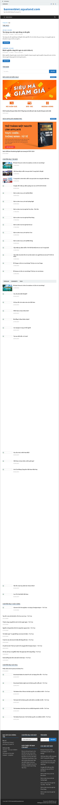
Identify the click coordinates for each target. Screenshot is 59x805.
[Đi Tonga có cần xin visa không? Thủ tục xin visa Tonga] (7, 263)
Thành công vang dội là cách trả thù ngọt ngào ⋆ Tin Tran (18, 622)
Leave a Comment (19, 34)
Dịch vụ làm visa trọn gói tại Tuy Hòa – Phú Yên (26, 209)
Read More (6, 42)
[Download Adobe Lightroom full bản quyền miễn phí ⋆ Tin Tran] (7, 683)
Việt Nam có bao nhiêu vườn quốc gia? (23, 461)
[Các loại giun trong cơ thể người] (7, 328)
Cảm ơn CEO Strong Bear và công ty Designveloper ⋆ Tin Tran (30, 607)
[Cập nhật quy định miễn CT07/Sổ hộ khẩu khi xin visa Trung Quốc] (7, 247)
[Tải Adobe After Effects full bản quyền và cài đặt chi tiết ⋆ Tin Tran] (7, 691)
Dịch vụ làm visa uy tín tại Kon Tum (22, 232)
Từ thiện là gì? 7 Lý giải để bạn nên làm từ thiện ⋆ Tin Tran (18, 634)
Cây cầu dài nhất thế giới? (20, 293)
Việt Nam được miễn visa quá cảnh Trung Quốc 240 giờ (28, 171)
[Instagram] (55, 4)
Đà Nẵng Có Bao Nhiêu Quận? (21, 319)
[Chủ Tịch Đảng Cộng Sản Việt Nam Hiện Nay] (7, 469)
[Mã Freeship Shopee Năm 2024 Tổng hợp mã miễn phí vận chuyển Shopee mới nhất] (29, 94)
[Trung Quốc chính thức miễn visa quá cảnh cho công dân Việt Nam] (7, 178)
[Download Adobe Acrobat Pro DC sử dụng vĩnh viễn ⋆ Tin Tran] (7, 674)
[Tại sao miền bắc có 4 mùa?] (7, 336)
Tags (21, 281)
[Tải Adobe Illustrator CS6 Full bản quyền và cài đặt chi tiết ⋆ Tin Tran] (7, 717)
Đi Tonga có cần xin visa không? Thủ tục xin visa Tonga (28, 263)
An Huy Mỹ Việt (31, 756)
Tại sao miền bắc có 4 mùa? (20, 336)
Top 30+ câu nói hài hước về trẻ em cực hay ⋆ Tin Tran (17, 616)
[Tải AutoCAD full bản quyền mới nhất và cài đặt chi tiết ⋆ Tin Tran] (7, 700)
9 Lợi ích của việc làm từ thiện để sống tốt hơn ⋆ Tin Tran (18, 640)
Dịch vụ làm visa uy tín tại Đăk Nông (23, 240)
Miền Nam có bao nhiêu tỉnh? (21, 310)
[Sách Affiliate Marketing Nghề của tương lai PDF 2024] (29, 135)
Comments (14, 281)
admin (12, 34)
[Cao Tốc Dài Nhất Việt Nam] (7, 594)
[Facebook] (51, 4)
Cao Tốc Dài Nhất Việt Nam (20, 594)
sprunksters (44, 802)
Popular (6, 281)
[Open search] (55, 17)
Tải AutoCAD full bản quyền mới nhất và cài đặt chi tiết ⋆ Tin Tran (31, 700)
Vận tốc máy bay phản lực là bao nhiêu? (24, 585)
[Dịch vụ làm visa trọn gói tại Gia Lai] (7, 224)
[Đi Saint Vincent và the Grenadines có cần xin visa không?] (7, 163)
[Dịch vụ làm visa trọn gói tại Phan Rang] (7, 217)
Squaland (24, 756)
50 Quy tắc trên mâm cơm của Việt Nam (24, 302)
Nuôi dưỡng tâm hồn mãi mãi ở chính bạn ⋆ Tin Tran (17, 657)
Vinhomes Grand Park (28, 758)
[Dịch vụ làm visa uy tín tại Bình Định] (7, 193)
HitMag (39, 802)
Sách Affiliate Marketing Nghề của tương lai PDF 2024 (18, 151)
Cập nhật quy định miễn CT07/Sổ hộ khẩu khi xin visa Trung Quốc (31, 247)
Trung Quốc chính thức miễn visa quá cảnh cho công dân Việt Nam (31, 178)
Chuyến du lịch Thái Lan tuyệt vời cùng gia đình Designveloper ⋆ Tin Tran (22, 645)
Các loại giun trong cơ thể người (22, 327)
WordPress (51, 801)
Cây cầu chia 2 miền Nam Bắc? (21, 452)
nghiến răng (5, 48)
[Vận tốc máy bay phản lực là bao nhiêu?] (7, 586)
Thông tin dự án (30, 764)
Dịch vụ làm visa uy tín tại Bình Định (23, 193)
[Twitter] (53, 4)
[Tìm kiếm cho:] (29, 71)
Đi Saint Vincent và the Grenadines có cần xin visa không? (29, 162)
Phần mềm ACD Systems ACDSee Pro (13, 668)
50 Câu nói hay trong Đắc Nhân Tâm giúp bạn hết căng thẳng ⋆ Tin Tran (22, 651)
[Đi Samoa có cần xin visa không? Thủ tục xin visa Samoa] (7, 271)
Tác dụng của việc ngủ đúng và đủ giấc (16, 32)
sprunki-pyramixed (51, 802)
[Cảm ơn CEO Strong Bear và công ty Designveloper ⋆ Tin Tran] (7, 607)
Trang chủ (5, 22)
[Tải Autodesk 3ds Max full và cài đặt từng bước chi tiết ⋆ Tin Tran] (7, 708)
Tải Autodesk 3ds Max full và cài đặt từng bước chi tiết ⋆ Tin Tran (31, 708)
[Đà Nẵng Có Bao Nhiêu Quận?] (7, 319)
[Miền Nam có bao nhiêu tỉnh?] (7, 311)
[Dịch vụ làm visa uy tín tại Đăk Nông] (7, 241)
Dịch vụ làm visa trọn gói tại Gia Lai (22, 224)
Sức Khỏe (9, 30)
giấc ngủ (5, 30)
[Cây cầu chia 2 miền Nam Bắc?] (7, 452)
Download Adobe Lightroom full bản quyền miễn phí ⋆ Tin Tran (30, 683)
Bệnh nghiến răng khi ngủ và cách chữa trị (18, 50)
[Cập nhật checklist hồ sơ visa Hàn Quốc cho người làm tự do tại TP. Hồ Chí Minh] (7, 255)
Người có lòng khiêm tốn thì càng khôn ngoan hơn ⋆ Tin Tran (19, 628)
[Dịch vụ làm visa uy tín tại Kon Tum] (7, 232)
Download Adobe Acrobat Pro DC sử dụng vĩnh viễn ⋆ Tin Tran (30, 674)
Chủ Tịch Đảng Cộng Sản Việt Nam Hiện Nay (25, 469)
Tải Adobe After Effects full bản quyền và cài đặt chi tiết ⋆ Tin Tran (31, 691)
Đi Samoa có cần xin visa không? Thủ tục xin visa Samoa (28, 271)
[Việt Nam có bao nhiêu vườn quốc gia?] (7, 461)
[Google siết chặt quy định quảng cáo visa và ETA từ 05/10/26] (7, 186)
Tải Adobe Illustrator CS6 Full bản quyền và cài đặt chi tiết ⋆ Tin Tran (32, 717)
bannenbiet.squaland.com (22, 9)
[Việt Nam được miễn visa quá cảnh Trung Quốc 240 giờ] (7, 171)
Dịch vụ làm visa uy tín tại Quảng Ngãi (23, 201)
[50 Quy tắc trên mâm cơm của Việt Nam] (7, 302)
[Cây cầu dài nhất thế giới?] (7, 294)
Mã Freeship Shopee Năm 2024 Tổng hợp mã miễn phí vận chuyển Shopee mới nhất (27, 111)
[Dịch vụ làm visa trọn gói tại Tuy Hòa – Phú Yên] (7, 209)
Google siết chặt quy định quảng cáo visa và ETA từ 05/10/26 (29, 185)
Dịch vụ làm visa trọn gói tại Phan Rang (23, 217)
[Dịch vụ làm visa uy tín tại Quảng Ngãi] (7, 201)
